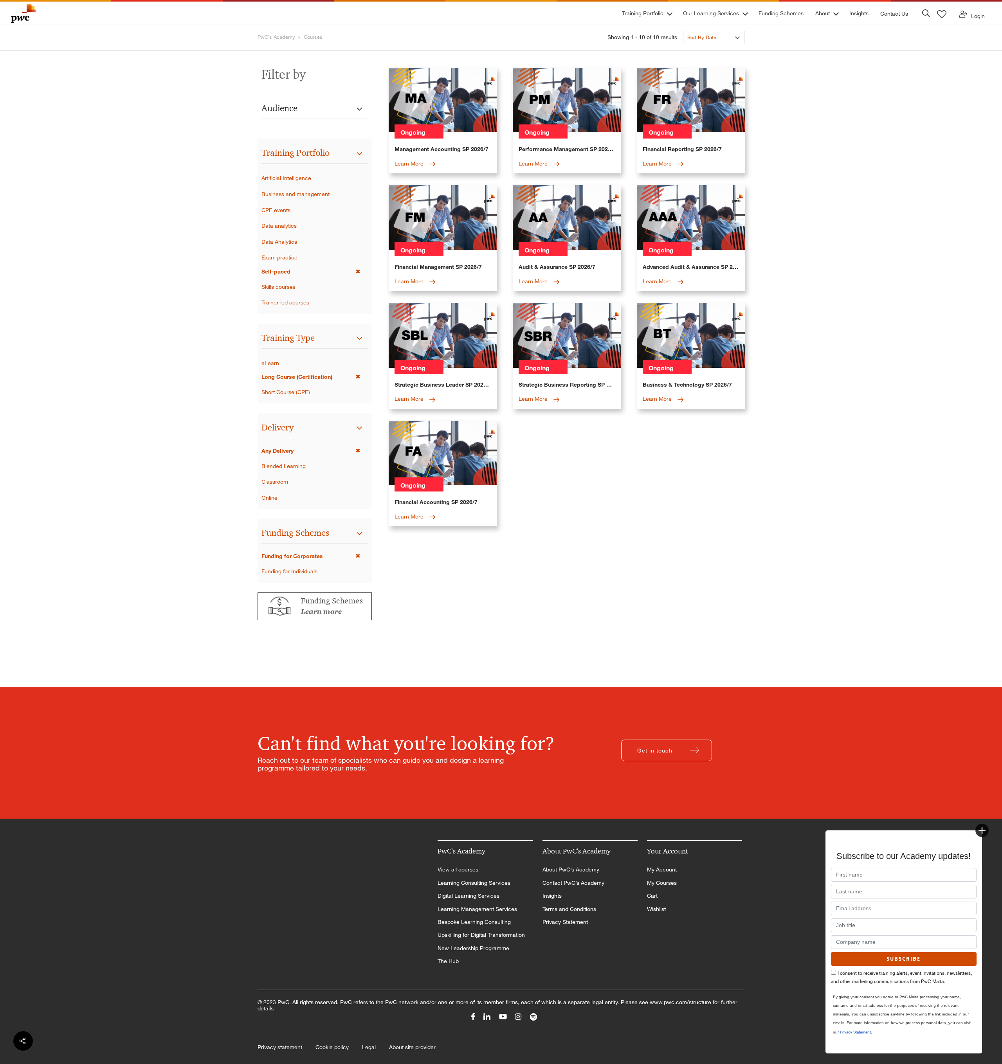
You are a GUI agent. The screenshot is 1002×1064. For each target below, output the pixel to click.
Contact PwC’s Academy (573, 883)
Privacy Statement (565, 922)
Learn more (321, 611)
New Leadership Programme (473, 948)
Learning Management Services (477, 909)
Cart (652, 896)
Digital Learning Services (468, 896)
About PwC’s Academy (570, 869)
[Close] (982, 830)
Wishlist (656, 909)
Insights (552, 896)
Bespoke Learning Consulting (474, 922)
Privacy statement (280, 1047)
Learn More (410, 163)
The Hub (448, 961)
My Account (662, 869)
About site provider (412, 1047)
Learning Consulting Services (474, 883)
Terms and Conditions (569, 909)
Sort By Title (701, 51)
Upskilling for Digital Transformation (481, 935)
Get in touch (654, 750)
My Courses (662, 883)
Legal (369, 1047)
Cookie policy (332, 1047)
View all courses (458, 869)
